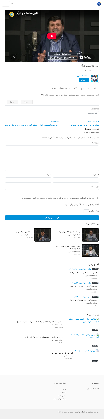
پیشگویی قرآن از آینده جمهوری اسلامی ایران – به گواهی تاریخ (40, 322)
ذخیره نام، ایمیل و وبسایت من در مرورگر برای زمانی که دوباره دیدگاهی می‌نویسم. (58, 198)
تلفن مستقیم (93, 113)
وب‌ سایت (94, 186)
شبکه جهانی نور (83, 76)
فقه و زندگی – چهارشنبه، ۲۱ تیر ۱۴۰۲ (83, 286)
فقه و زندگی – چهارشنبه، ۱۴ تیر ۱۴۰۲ (83, 300)
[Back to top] (7, 403)
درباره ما (63, 392)
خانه (64, 389)
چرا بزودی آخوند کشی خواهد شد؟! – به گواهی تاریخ (44, 337)
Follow (83, 80)
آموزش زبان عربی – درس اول (62, 353)
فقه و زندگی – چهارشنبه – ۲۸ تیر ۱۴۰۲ (83, 273)
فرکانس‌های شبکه (59, 399)
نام (49, 175)
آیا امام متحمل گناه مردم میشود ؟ (68, 232)
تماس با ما (62, 396)
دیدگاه (95, 143)
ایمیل (95, 175)
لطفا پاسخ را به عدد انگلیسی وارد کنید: (82, 204)
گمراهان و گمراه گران (24, 232)
